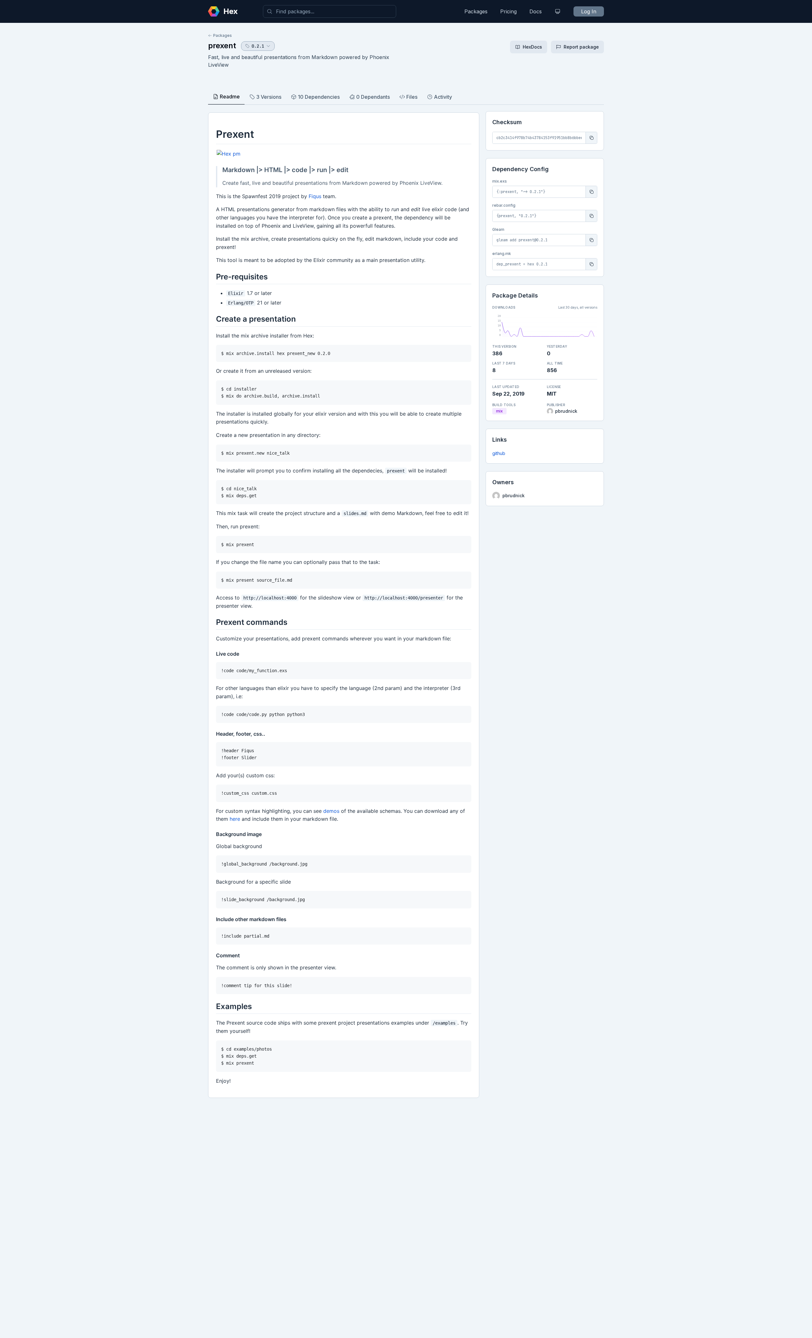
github (498, 453)
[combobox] (329, 11)
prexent (222, 45)
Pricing (508, 11)
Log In (588, 11)
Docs (535, 11)
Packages (476, 11)
